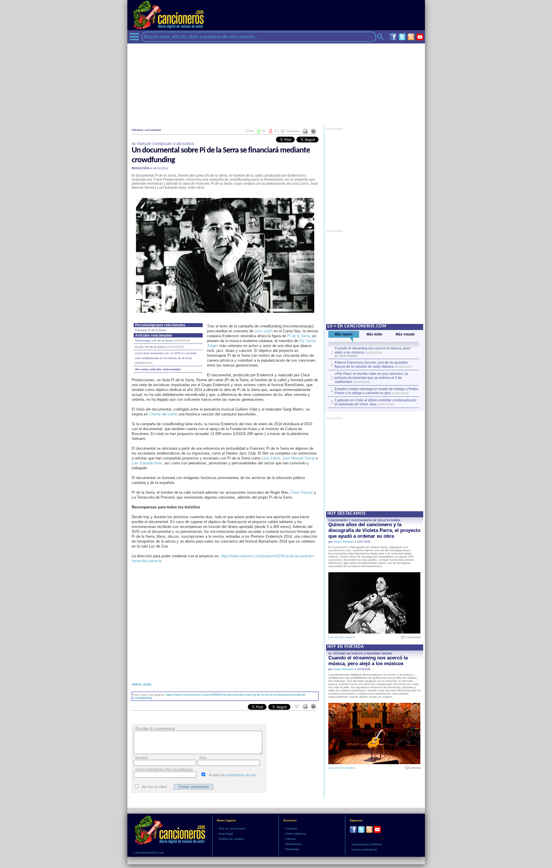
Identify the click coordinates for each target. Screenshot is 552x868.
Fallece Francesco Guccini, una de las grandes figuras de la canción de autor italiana (371, 364)
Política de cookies (231, 838)
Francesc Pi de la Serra (150, 330)
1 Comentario (411, 637)
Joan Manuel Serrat (298, 458)
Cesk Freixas (302, 492)
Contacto (291, 828)
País (203, 758)
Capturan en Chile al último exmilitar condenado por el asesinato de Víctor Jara (375, 402)
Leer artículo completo (341, 637)
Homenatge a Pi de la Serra (162, 340)
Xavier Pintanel (343, 541)
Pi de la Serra (298, 336)
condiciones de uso (241, 775)
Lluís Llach (263, 331)
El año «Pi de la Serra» (159, 346)
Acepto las (232, 775)
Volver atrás (142, 684)
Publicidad (292, 849)
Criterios (290, 838)
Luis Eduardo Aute (147, 463)
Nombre (141, 758)
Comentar (293, 131)
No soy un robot (154, 787)
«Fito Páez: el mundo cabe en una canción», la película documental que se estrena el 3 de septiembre (371, 378)
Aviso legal (225, 833)
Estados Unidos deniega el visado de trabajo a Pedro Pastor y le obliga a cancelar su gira (376, 391)
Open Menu (134, 36)
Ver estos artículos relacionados (158, 369)
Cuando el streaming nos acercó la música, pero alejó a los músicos (368, 660)
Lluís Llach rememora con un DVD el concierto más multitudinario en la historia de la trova (166, 358)
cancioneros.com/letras (367, 844)
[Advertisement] (276, 83)
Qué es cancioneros (232, 828)
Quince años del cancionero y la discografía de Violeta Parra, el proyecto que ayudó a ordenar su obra (374, 530)
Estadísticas (293, 844)
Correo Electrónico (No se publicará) (164, 770)
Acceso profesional (364, 849)
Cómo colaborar (295, 833)
